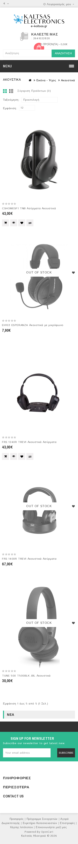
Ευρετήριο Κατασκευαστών (40, 823)
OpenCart (47, 832)
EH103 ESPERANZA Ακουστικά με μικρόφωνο (32, 325)
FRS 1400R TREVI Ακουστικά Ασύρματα (29, 559)
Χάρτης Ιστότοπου (21, 827)
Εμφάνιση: (10, 108)
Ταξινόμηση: (11, 100)
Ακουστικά (68, 80)
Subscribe (66, 753)
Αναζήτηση (63, 53)
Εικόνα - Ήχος (46, 80)
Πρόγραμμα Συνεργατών (42, 819)
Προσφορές (17, 819)
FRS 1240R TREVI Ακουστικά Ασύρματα (29, 442)
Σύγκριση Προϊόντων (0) (34, 91)
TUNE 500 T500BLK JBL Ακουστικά (26, 676)
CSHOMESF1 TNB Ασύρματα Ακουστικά (29, 208)
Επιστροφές (67, 823)
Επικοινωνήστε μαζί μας (51, 827)
